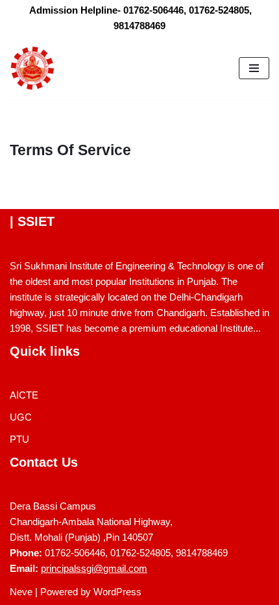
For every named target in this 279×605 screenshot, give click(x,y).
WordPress (117, 591)
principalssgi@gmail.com (94, 568)
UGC (21, 417)
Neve (21, 591)
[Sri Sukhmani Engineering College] (32, 68)
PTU (19, 439)
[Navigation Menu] (254, 68)
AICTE (24, 395)
